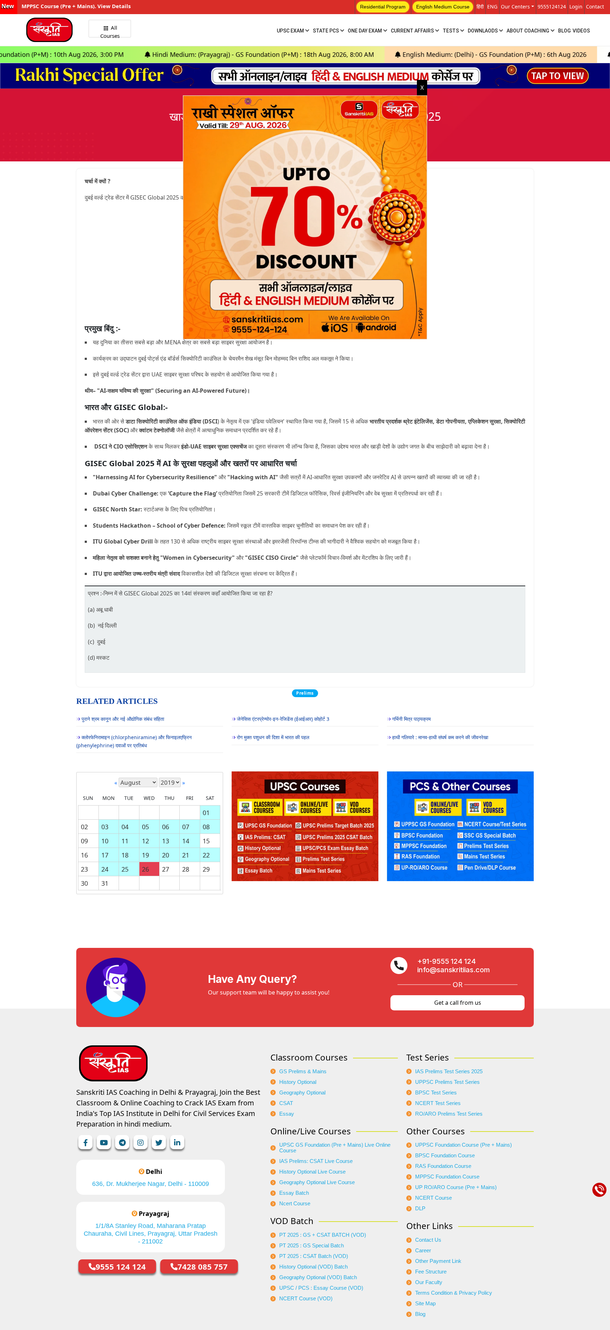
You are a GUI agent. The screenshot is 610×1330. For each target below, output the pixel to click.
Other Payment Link (438, 1261)
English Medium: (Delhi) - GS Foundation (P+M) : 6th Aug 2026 (401, 54)
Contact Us (428, 1240)
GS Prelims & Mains (303, 1071)
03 (104, 827)
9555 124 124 (121, 1266)
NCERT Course (433, 1198)
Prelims (305, 693)
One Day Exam (365, 31)
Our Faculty (428, 1282)
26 (145, 869)
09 (84, 841)
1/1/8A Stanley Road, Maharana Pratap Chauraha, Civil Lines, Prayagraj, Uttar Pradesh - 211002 (150, 1233)
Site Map (425, 1303)
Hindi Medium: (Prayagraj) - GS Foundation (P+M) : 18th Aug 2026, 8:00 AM (169, 54)
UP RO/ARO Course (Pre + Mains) (456, 1187)
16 (84, 855)
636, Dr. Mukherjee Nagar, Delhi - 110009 (150, 1183)
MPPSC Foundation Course (447, 1177)
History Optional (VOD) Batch (313, 1267)
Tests (451, 31)
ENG (492, 6)
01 (206, 812)
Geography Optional (302, 1093)
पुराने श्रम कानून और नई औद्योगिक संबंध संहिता (123, 719)
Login (575, 6)
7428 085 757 (203, 1266)
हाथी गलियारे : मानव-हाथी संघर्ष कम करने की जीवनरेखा (440, 737)
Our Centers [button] (515, 6)
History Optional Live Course (312, 1172)
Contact (595, 6)
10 (104, 841)
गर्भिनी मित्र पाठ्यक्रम (411, 719)
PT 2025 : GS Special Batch (311, 1245)
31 (104, 883)
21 (185, 855)
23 (84, 869)
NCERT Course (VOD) (306, 1298)
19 (145, 855)
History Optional (297, 1082)
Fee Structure (431, 1272)
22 (206, 855)
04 (124, 827)
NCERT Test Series (438, 1103)
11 (124, 841)
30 (84, 883)
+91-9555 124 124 (446, 961)
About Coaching (528, 31)
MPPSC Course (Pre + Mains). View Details (76, 6)
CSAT (286, 1103)
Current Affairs (413, 31)
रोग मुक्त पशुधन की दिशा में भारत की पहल (273, 737)
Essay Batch (294, 1193)
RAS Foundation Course (443, 1166)
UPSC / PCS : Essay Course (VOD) (321, 1288)
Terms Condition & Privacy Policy (453, 1293)
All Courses (110, 30)
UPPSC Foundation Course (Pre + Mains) (463, 1145)
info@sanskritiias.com (453, 970)
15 (206, 841)
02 (84, 827)
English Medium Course (443, 7)
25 (124, 869)
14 (185, 841)
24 (104, 869)
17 (104, 855)
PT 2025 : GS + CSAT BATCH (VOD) (322, 1235)
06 (165, 827)
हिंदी (480, 6)
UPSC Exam (291, 31)
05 (145, 827)
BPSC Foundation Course (445, 1155)
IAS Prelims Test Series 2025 (449, 1071)
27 (165, 869)
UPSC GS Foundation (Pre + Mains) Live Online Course (334, 1147)
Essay (286, 1114)
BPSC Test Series (436, 1093)
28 (185, 869)
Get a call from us (457, 1003)
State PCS (326, 31)
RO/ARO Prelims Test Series (449, 1114)
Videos (581, 31)
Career (423, 1250)
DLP (420, 1208)
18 (124, 855)
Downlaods (483, 31)
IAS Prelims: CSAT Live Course (316, 1161)
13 (165, 841)
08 (206, 827)
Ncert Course (294, 1203)
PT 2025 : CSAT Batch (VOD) (313, 1256)
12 (145, 841)
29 (206, 869)
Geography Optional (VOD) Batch (318, 1277)
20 (165, 855)
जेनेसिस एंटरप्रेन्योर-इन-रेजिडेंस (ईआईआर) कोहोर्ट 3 (283, 719)
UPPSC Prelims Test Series (447, 1082)
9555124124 (552, 6)
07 (185, 827)
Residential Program (383, 7)
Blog (564, 31)
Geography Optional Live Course (317, 1182)
